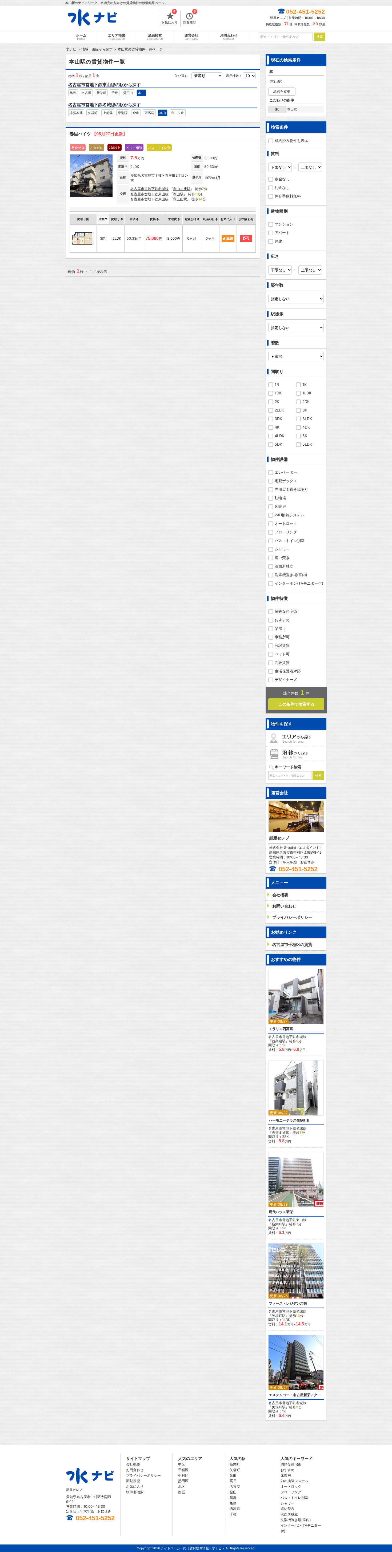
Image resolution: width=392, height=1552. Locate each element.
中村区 (183, 1475)
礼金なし (282, 187)
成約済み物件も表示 (291, 140)
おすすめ (282, 619)
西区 (181, 1492)
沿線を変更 (281, 91)
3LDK (307, 418)
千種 (114, 93)
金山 (136, 113)
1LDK (306, 393)
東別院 (122, 113)
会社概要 (133, 1464)
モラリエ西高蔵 (281, 1029)
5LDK (307, 444)
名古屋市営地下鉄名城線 (149, 189)
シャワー (282, 549)
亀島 (73, 93)
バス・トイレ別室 (290, 540)
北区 (181, 1486)
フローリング (286, 532)
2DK (306, 401)
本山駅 (178, 194)
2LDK (279, 410)
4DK (306, 427)
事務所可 (282, 637)
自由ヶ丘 (177, 113)
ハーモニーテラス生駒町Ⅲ (289, 1120)
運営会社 (191, 37)
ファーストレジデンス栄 (288, 1303)
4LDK (279, 435)
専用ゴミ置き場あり (291, 489)
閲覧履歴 (189, 17)
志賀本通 (76, 113)
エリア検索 (116, 37)
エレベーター (286, 472)
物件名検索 (134, 1492)
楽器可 (280, 628)
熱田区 (183, 1481)
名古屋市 (148, 175)
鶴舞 (233, 1497)
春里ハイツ (98, 134)
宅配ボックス (286, 480)
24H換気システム (289, 515)
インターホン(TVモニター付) (299, 583)
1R (277, 384)
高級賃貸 (282, 662)
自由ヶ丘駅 (181, 189)
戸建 (278, 241)
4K (277, 427)
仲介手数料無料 (288, 196)
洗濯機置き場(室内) (291, 574)
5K (304, 435)
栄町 (233, 1475)
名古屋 (86, 93)
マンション (284, 224)
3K (304, 410)
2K (277, 401)
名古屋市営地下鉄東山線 (149, 194)
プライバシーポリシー (143, 1475)
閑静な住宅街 (286, 611)
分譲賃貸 (282, 645)
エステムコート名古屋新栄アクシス (296, 1395)
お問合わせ (228, 37)
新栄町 (101, 93)
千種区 (160, 175)
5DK (278, 444)
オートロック (286, 523)
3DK (278, 418)
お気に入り (170, 17)
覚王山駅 (180, 199)
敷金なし (282, 179)
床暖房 (280, 506)
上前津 (108, 113)
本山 (141, 93)
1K (304, 384)
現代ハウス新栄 (281, 1212)
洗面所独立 (284, 566)
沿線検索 (155, 37)
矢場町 (93, 113)
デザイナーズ (286, 679)
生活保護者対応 (288, 671)
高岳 (233, 1481)
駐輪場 (280, 498)
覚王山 (128, 93)
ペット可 (282, 654)
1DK (278, 393)
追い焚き (282, 557)
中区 (181, 1464)
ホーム (81, 37)
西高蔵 (149, 113)
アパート (282, 232)
